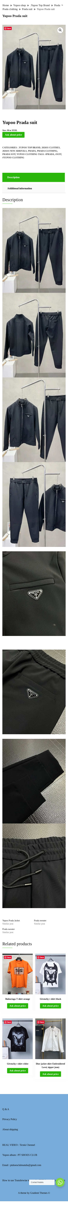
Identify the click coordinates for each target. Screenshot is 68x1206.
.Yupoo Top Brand (29, 147)
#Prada (49, 154)
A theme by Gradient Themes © (34, 1193)
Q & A (5, 1109)
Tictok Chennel (27, 1145)
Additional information (19, 188)
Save (9, 28)
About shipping (10, 1129)
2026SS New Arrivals (14, 151)
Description (13, 177)
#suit (58, 154)
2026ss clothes (51, 147)
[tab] (33, 177)
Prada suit (8, 154)
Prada (32, 151)
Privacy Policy (9, 1119)
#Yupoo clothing (13, 157)
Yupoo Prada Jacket (11, 920)
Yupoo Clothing (27, 154)
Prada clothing (47, 151)
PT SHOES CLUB (27, 1155)
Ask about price (13, 134)
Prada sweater (40, 920)
